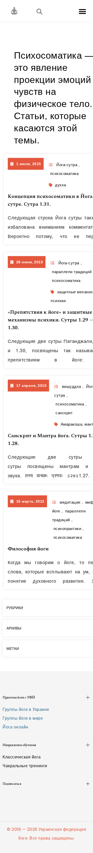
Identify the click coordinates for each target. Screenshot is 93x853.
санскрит (64, 413)
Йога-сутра (66, 165)
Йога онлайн (15, 727)
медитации (70, 502)
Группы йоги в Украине (26, 709)
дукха (60, 185)
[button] (82, 11)
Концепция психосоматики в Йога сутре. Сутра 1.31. (50, 200)
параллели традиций (71, 272)
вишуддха (71, 386)
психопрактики (67, 528)
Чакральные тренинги (25, 766)
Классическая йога (22, 757)
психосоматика (64, 173)
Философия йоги (28, 549)
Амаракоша (71, 424)
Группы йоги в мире (23, 718)
